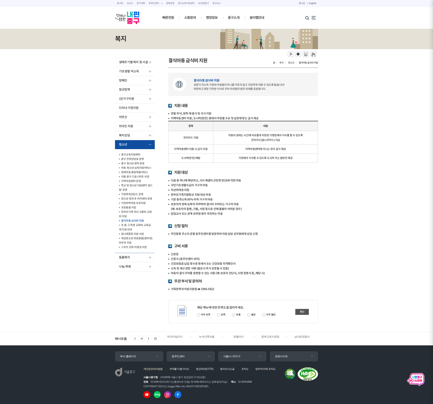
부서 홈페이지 (128, 356)
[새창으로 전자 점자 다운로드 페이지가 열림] (306, 54)
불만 (253, 314)
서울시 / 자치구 (231, 356)
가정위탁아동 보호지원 (133, 203)
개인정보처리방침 (153, 368)
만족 (223, 314)
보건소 (130, 3)
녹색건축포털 (206, 336)
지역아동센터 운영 (131, 181)
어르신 (123, 117)
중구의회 (141, 3)
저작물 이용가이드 (179, 368)
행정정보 (212, 18)
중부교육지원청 (270, 336)
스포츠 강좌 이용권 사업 (134, 247)
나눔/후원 (125, 266)
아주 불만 (271, 314)
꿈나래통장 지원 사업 (132, 234)
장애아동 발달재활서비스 (134, 172)
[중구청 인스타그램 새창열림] (167, 394)
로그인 (302, 3)
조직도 (245, 368)
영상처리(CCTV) (204, 368)
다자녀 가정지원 (129, 108)
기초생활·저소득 (129, 71)
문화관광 (170, 3)
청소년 (123, 144)
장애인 (123, 80)
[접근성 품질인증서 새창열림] (308, 373)
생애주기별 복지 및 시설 (133, 62)
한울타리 (238, 336)
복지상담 (124, 135)
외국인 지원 (126, 126)
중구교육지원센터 (130, 154)
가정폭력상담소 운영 (132, 194)
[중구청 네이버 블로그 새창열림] (157, 394)
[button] (148, 339)
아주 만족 (205, 314)
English (312, 3)
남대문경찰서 (302, 336)
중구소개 (234, 18)
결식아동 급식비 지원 (132, 220)
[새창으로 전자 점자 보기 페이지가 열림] (313, 54)
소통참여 (190, 18)
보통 (238, 314)
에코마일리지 (175, 336)
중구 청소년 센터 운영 (132, 163)
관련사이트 (281, 356)
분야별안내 (257, 18)
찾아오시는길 (227, 368)
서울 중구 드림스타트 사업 (135, 176)
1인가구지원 (126, 99)
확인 (302, 311)
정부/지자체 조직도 (265, 368)
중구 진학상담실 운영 (132, 159)
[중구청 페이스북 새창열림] (177, 394)
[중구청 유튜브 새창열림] (146, 394)
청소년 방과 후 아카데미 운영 (136, 198)
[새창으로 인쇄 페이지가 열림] (298, 54)
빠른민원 (168, 18)
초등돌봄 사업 (128, 207)
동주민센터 (178, 356)
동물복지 (124, 257)
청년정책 (124, 90)
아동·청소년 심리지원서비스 (136, 167)
